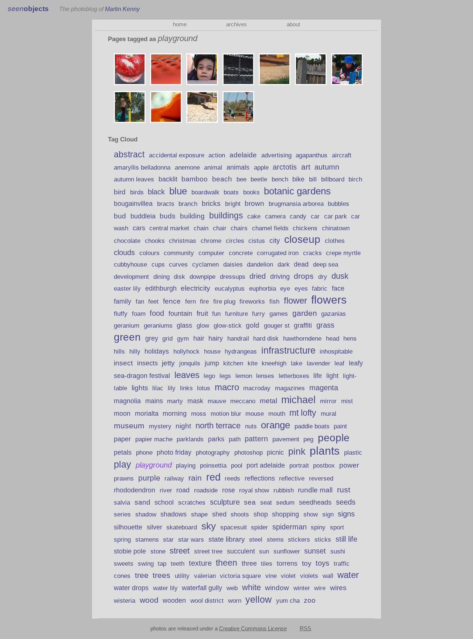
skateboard (181, 527)
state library (226, 539)
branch (187, 203)
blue (178, 191)
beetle (259, 179)
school (164, 502)
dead (301, 264)
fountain (180, 313)
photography (213, 452)
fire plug (224, 301)
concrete (241, 253)
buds (168, 216)
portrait (299, 465)
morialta (147, 413)
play (122, 464)
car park (335, 216)
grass (325, 325)
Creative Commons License (253, 628)
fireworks (252, 301)
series (122, 514)
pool (236, 465)
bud (120, 216)
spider (259, 527)
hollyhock (186, 351)
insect (123, 363)
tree (142, 575)
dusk (339, 276)
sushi (337, 551)
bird (120, 192)
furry (258, 313)
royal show (254, 490)
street (180, 550)
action (216, 155)
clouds (124, 252)
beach (222, 179)
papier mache (154, 439)
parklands (190, 439)
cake (254, 216)
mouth (276, 413)
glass (184, 325)
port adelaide (265, 465)
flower (295, 300)
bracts (165, 203)
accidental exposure (176, 155)
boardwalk (205, 192)
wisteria (124, 600)
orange (275, 425)
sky (208, 526)
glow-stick (228, 325)
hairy (215, 338)
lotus (203, 388)
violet (288, 575)
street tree (208, 551)
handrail (238, 338)
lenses (265, 375)
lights (140, 388)
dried (257, 276)
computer (211, 253)
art (305, 167)
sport (337, 527)
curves (178, 264)
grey (151, 338)
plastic (353, 452)
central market (169, 228)
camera (275, 216)
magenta (323, 388)
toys (322, 563)
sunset (315, 551)
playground (154, 465)
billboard (332, 179)
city (274, 240)
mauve (217, 401)
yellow (258, 599)
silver (154, 527)
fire (204, 301)
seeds (345, 502)
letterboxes (294, 375)
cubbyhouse (130, 264)
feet (153, 301)
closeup (302, 239)
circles (235, 240)
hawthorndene (302, 338)
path (235, 439)
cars (139, 228)
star (168, 539)
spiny (318, 527)
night (183, 426)
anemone (187, 167)
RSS (305, 628)
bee (241, 179)
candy (298, 216)
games (278, 313)
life (317, 375)
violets (309, 575)
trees (161, 575)
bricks (211, 203)
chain (201, 228)
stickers (299, 539)
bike (298, 179)
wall (328, 575)
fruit (202, 313)
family (122, 301)
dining (161, 276)
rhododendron (134, 490)
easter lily (127, 288)
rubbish (283, 490)
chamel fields (270, 228)
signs (346, 514)
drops (304, 276)
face (338, 288)
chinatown (336, 228)
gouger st (277, 325)
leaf (339, 363)
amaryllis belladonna (142, 167)
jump (212, 363)
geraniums (158, 325)
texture (200, 563)
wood (149, 600)
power (349, 465)
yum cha (288, 600)
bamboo (194, 179)
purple (149, 478)
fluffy (120, 313)
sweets (123, 563)
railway (174, 478)
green (127, 337)
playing (185, 465)
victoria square (240, 575)
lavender (318, 363)
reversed (321, 478)
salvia (122, 502)
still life (346, 539)
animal (213, 167)
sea (250, 502)
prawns (124, 478)
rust (343, 489)
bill (313, 179)
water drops (131, 588)
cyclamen (205, 264)
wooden (174, 600)
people (334, 438)
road (183, 490)
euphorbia (262, 288)
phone (144, 452)
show (310, 514)
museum (129, 425)
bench (280, 179)
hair (198, 338)
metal (268, 401)
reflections (260, 478)
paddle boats (312, 426)
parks (216, 439)
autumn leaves (134, 179)
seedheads (315, 502)
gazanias (333, 313)
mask (195, 401)
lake (296, 363)
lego (209, 375)
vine (271, 575)
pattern (256, 439)
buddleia (143, 216)
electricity (195, 288)
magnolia (127, 401)
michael (298, 399)
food (157, 313)
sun (264, 551)
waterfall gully (202, 588)
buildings (226, 215)
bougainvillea (133, 203)
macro (227, 387)
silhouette (128, 527)
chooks (155, 240)
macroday (256, 388)
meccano (242, 401)
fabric (319, 288)
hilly (134, 351)
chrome (211, 240)
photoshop (248, 452)
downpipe (202, 276)
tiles (266, 563)
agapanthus (311, 155)
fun (216, 313)
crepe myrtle (343, 253)
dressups (232, 276)
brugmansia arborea (296, 203)
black (156, 192)
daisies (233, 264)
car (315, 216)
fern (190, 301)
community (179, 253)
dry (322, 276)
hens (350, 338)
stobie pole (130, 551)
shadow (145, 514)
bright (233, 203)
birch (355, 179)
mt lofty (302, 413)
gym (183, 338)
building (192, 216)
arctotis (285, 167)
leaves (187, 375)
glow (203, 325)
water (348, 575)
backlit (168, 179)
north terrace (218, 425)
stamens (147, 539)
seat (266, 502)
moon (122, 413)
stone (158, 551)
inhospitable (336, 351)
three (249, 563)
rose (228, 490)
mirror (328, 401)
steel (255, 539)
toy (307, 563)
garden (304, 313)
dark (284, 264)
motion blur (226, 413)
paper (122, 439)
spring (122, 539)
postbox (324, 465)
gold (252, 325)
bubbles (338, 203)
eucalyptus (230, 288)
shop (260, 514)
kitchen (233, 363)
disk (179, 276)
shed (219, 514)
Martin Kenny (122, 9)
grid (167, 338)
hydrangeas (241, 351)
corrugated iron (278, 253)
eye (285, 288)
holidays (156, 351)
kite (253, 363)
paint (340, 426)
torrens (287, 563)
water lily (165, 588)
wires (338, 587)
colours (149, 253)
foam (139, 313)
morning (175, 413)
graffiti (303, 325)
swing (146, 563)
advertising (276, 155)
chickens (305, 228)
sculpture (225, 502)
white (251, 587)
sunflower (286, 551)
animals (238, 167)
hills (119, 351)
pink (297, 451)
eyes (301, 288)
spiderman (289, 527)
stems (275, 539)
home (180, 24)
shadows (173, 514)
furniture (236, 313)
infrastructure (288, 350)
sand (142, 502)
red (213, 477)
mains (154, 401)
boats (231, 192)
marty (175, 401)
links (186, 388)
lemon (243, 375)
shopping (285, 514)
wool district (207, 600)
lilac (157, 388)
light (332, 375)
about (293, 24)
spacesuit (233, 527)
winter (301, 588)
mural (328, 413)
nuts (251, 426)
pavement (285, 439)
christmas (182, 240)
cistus (256, 240)
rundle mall (315, 490)
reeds (232, 478)
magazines (290, 388)
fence (172, 301)
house (212, 351)
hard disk (266, 338)
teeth (177, 563)
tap (162, 563)
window (277, 588)
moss (198, 413)
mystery (160, 426)
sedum (285, 502)
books (251, 192)
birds (137, 192)
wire (320, 588)
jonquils (189, 363)
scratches (191, 502)
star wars (191, 539)
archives (236, 24)
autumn (326, 167)
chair (220, 228)
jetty (168, 363)
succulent (241, 551)
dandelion (260, 264)
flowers (329, 300)
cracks (312, 253)
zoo (310, 600)
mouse (254, 413)
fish (274, 301)
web (232, 588)
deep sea (325, 264)
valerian (205, 575)
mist (347, 401)
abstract (129, 154)
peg (308, 439)
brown (254, 203)
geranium (126, 325)
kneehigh (274, 363)
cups (158, 264)
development (131, 276)
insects (147, 363)
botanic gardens (297, 191)
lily (172, 388)
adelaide (243, 155)
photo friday (174, 452)
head (332, 338)
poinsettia (213, 465)
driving (280, 276)
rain (195, 478)
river (166, 490)
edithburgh (161, 288)
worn (234, 600)
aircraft (341, 155)
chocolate (127, 240)
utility (182, 575)
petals (123, 452)
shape (199, 514)
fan (140, 301)
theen (226, 563)
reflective (291, 478)
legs (225, 375)
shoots (240, 514)
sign (328, 514)
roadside (206, 490)
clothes (335, 240)
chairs (239, 228)
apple (261, 167)
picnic (275, 452)
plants (325, 450)
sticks (322, 539)
